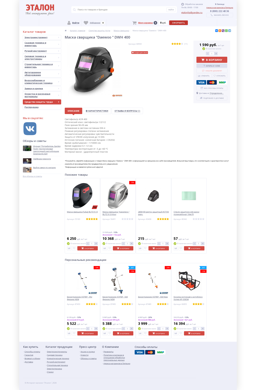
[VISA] (201, 82)
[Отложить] (74, 248)
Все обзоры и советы (32, 176)
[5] (182, 44)
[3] (177, 44)
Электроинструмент (36, 37)
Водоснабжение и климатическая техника (38, 81)
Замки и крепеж (34, 88)
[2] (175, 44)
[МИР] (222, 82)
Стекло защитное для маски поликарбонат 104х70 (186, 213)
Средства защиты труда (39, 101)
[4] (180, 44)
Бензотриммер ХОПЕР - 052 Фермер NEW (79, 298)
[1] (172, 44)
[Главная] (66, 30)
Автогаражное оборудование (33, 73)
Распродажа (32, 107)
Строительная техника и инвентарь (39, 65)
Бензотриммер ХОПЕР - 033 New (153, 297)
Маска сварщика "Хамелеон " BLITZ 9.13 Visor (116, 213)
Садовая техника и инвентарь (35, 44)
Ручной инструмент (36, 50)
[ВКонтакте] (216, 30)
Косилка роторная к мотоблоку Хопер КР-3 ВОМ (188, 298)
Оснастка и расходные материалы (37, 95)
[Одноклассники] (220, 30)
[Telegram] (229, 30)
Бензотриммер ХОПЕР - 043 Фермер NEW (115, 298)
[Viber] (223, 30)
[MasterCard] (212, 82)
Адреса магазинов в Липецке (219, 7)
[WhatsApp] (226, 30)
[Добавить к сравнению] (69, 248)
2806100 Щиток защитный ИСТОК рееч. (153, 213)
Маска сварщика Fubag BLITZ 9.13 (82, 212)
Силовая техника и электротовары (35, 57)
